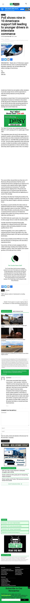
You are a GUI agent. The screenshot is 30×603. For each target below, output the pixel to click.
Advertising (17, 567)
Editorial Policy (4, 574)
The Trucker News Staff (6, 36)
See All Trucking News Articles (14, 483)
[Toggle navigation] (3, 4)
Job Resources (4, 582)
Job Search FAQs (4, 579)
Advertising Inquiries (19, 569)
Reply (7, 405)
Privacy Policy (4, 571)
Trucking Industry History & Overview (8, 585)
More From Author (18, 311)
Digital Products (18, 570)
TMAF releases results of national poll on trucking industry (13, 294)
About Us (3, 567)
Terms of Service (4, 573)
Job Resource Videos (5, 584)
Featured (7, 290)
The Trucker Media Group (6, 569)
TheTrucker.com (6, 595)
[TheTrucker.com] (13, 4)
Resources (3, 577)
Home (2, 39)
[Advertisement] (15, 163)
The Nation (3, 14)
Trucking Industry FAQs (5, 581)
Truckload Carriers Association (7, 570)
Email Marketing (18, 574)
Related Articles (6, 311)
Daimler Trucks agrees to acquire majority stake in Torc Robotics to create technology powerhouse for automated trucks (15, 303)
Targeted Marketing (19, 573)
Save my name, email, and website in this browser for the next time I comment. (14, 436)
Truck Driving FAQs (5, 580)
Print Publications (18, 571)
